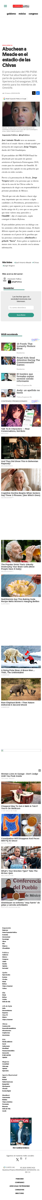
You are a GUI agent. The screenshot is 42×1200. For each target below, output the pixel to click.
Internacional (6, 937)
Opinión (4, 966)
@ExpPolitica (24, 135)
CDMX (4, 961)
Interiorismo (6, 1035)
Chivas (36, 262)
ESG (3, 944)
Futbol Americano (7, 1082)
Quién (4, 972)
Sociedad (5, 968)
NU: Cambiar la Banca (21, 1147)
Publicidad (20, 1179)
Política (5, 952)
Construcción (6, 1026)
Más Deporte (6, 1086)
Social (4, 1044)
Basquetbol (5, 1084)
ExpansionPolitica (25, 1158)
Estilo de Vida (6, 1109)
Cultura (4, 988)
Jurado (4, 1111)
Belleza (4, 984)
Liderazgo (5, 1066)
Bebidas (4, 1100)
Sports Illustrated (9, 1075)
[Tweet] (34, 93)
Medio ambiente (7, 1042)
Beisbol (4, 1079)
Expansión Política (14, 279)
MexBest (6, 1095)
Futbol (4, 1077)
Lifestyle (4, 1088)
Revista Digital (6, 1091)
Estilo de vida (6, 1002)
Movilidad (5, 1048)
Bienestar (5, 1106)
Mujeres (4, 946)
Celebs (4, 999)
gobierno (11, 13)
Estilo (3, 1008)
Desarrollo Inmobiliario (9, 1028)
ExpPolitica (16, 1158)
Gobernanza (6, 1046)
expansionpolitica (21, 1158)
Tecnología (5, 939)
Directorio (19, 1193)
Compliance (19, 1182)
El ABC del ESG (6, 1055)
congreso (33, 13)
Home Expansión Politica (9, 932)
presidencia (7, 45)
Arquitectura (6, 1033)
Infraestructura (6, 1030)
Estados (4, 964)
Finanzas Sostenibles (8, 1051)
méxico (22, 13)
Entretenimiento (7, 1010)
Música (4, 1017)
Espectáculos (6, 975)
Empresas (5, 930)
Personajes (5, 1104)
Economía (5, 935)
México (4, 957)
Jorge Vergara (9, 266)
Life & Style (7, 1006)
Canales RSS (19, 1190)
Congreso (5, 959)
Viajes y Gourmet (7, 986)
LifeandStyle (6, 948)
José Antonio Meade (23, 262)
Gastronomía (6, 1097)
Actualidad (5, 1064)
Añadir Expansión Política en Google (16, 98)
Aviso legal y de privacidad (20, 1186)
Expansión (6, 928)
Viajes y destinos (7, 1102)
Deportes (5, 1013)
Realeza (4, 977)
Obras (4, 941)
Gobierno (5, 955)
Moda (4, 981)
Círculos (4, 979)
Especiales (5, 1071)
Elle (3, 993)
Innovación (5, 1053)
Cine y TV (5, 1015)
